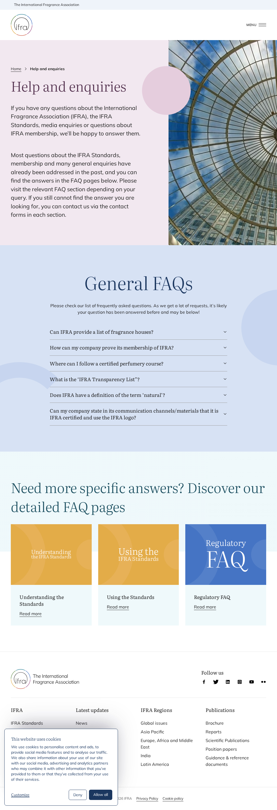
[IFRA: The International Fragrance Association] (21, 25)
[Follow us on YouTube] (251, 682)
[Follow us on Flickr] (263, 682)
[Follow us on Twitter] (216, 682)
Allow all (100, 794)
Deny (77, 794)
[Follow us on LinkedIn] (227, 682)
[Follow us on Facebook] (204, 682)
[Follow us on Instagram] (239, 682)
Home (16, 68)
